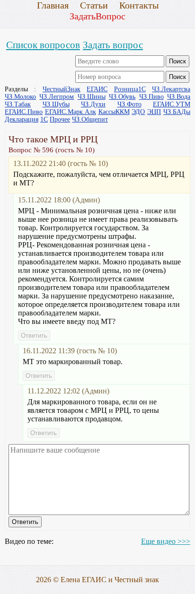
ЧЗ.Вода (178, 96)
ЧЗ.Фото (129, 104)
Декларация (21, 119)
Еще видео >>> (165, 541)
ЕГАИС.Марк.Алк (70, 111)
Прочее (60, 119)
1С (44, 119)
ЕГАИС (97, 89)
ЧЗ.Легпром (56, 96)
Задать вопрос (113, 44)
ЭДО (138, 111)
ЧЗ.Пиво (151, 96)
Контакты (139, 5)
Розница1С (130, 89)
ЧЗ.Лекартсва (171, 89)
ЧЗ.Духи (93, 104)
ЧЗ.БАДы (176, 111)
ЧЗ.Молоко (20, 96)
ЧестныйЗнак (61, 89)
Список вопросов (43, 44)
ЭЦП (154, 111)
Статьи (94, 5)
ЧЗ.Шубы (56, 104)
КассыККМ (114, 111)
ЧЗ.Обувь (122, 96)
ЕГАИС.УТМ (171, 104)
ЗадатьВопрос (97, 16)
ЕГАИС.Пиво (24, 111)
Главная (53, 5)
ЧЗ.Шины (92, 96)
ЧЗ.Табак (18, 104)
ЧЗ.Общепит (90, 119)
